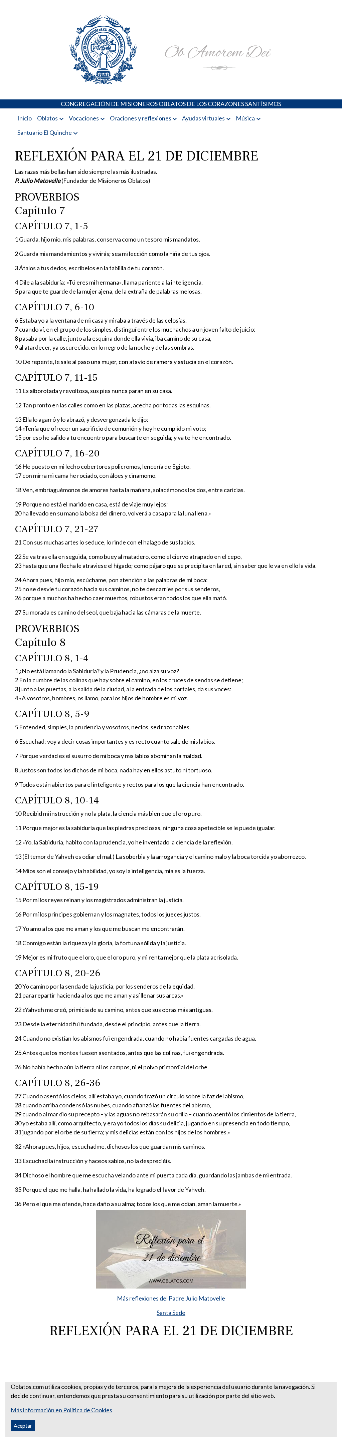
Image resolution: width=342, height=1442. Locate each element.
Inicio (24, 118)
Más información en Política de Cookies (61, 1410)
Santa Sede (171, 1312)
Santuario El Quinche (44, 132)
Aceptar (23, 1425)
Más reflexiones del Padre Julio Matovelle (171, 1298)
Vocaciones (84, 118)
